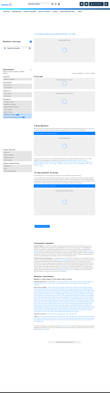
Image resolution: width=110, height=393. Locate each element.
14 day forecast (8, 87)
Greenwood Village (83, 303)
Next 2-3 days (7, 93)
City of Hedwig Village (58, 293)
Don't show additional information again (64, 342)
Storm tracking (8, 160)
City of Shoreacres (53, 297)
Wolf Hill (74, 314)
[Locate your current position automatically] (55, 4)
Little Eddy (87, 316)
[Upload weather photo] (86, 4)
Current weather (9, 149)
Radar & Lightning (8, 155)
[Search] (52, 4)
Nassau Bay (85, 308)
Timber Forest (69, 283)
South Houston (74, 310)
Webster (64, 311)
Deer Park (65, 300)
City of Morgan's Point (68, 295)
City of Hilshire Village (71, 293)
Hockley (60, 306)
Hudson (93, 306)
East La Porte (45, 301)
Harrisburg (48, 305)
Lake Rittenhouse (73, 316)
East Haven (91, 300)
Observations (17, 11)
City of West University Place (76, 298)
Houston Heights (85, 306)
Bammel (85, 287)
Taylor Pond (75, 319)
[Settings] (82, 4)
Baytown (72, 289)
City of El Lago (37, 293)
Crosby (52, 300)
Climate (55, 11)
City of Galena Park (47, 293)
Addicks (49, 287)
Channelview (48, 292)
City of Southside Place (76, 297)
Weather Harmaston (9, 79)
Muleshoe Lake (70, 318)
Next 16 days (7, 96)
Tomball (60, 311)
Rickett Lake (40, 319)
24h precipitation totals (10, 171)
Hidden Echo (88, 305)
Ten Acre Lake (83, 319)
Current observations (11, 163)
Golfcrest (67, 303)
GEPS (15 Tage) (8, 112)
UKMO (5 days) (73, 163)
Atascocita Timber (38, 283)
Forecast (6, 11)
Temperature (7, 165)
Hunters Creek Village (44, 308)
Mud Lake (62, 318)
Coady (48, 300)
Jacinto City (54, 308)
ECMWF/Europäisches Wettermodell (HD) (45, 162)
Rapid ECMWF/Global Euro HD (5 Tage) (76, 160)
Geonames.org (65, 326)
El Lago (70, 301)
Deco (61, 300)
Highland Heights (38, 306)
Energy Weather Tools (67, 11)
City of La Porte (57, 295)
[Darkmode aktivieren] (106, 4)
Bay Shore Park (48, 289)
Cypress (57, 300)
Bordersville (50, 290)
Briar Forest (57, 290)
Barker (90, 287)
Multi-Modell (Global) (83, 163)
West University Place (73, 311)
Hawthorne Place (55, 305)
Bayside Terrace (65, 289)
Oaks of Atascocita (60, 283)
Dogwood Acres (73, 300)
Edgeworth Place (53, 301)
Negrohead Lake (78, 318)
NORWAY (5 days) (63, 163)
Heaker (63, 305)
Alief (57, 287)
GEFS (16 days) (8, 109)
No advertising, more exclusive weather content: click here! (55, 34)
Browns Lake (57, 316)
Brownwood (77, 290)
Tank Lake (62, 319)
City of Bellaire (65, 292)
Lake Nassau (64, 316)
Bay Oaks (40, 289)
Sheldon (61, 310)
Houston (79, 306)
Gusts (5, 168)
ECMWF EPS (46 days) (11, 114)
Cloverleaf (43, 300)
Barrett (36, 289)
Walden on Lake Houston (70, 281)
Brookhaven (70, 290)
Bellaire (86, 289)
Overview (6, 76)
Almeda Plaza (68, 287)
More (80, 11)
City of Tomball (56, 298)
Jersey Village (61, 308)
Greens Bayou (73, 303)
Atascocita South (82, 281)
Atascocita (90, 281)
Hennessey (81, 305)
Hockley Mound (61, 314)
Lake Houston (60, 281)
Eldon (74, 301)
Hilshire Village (53, 306)
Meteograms (7, 82)
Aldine (54, 287)
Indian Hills (69, 314)
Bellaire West (42, 290)
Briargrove (63, 290)
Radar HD (6, 152)
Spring (89, 310)
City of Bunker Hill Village (76, 292)
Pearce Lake (87, 318)
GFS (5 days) (73, 162)
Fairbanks (87, 301)
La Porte (71, 308)
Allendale (61, 287)
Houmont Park (72, 306)
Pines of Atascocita (49, 283)
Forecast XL (7, 91)
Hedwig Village (74, 305)
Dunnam (80, 300)
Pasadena (40, 310)
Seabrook (56, 310)
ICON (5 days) (53, 163)
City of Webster (65, 298)
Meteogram (92, 128)
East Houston (37, 301)
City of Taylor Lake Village (45, 298)
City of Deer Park (88, 292)
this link (43, 329)
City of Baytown (56, 292)
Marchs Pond (40, 318)
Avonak (81, 287)
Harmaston (41, 305)
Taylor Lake (69, 319)
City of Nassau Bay (79, 295)
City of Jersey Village (47, 295)
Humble (36, 308)
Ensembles (7, 99)
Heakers (67, 305)
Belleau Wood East (78, 283)
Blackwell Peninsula (51, 314)
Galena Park (40, 303)
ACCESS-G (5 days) (43, 163)
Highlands (46, 306)
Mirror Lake (57, 318)
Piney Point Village (48, 310)
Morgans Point (77, 308)
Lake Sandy (81, 316)
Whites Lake (40, 321)
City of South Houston (64, 297)
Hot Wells (65, 306)
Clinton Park (37, 300)
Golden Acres (60, 303)
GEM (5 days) (81, 162)
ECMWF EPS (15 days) (10, 104)
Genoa (46, 303)
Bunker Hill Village (85, 290)
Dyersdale (85, 300)
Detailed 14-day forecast (42, 226)
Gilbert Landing (52, 303)
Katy (67, 308)
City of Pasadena (89, 295)
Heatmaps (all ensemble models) (14, 117)
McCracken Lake (48, 318)
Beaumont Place (79, 289)
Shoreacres (67, 310)
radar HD (80, 247)
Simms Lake (56, 319)
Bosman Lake (49, 316)
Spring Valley (37, 311)
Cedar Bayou (41, 292)
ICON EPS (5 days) (9, 101)
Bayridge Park (56, 289)
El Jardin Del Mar (63, 301)
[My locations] (58, 4)
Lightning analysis (8, 157)
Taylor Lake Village (52, 311)
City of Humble (81, 293)
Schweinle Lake (48, 319)
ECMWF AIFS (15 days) (62, 162)
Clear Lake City (89, 298)
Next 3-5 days (7, 85)
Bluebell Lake (42, 316)
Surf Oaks (43, 311)
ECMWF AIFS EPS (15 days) (11, 107)
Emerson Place (80, 301)
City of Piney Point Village (41, 297)
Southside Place (83, 310)
